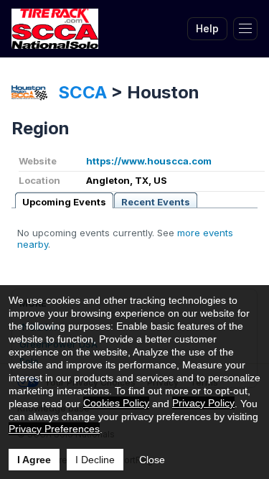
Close (152, 459)
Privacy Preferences (54, 428)
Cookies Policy (116, 403)
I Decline (95, 459)
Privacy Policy (203, 403)
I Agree (34, 459)
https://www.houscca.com (149, 161)
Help (207, 28)
